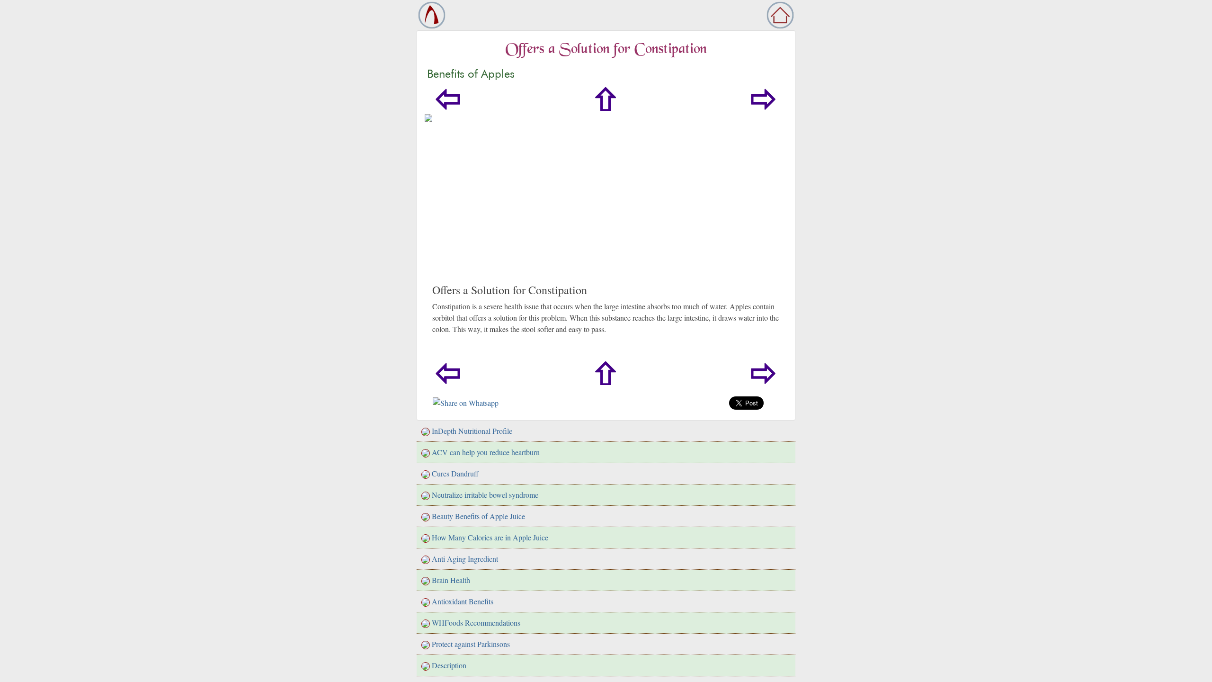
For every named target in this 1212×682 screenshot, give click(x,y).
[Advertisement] (606, 212)
